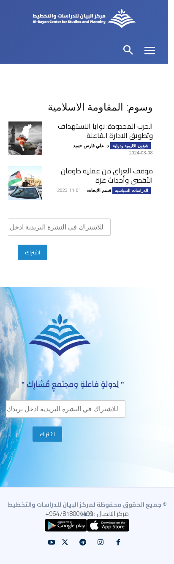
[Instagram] (100, 542)
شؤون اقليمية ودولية (130, 145)
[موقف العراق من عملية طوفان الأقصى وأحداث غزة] (25, 183)
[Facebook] (118, 542)
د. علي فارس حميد (91, 145)
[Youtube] (51, 542)
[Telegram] (83, 542)
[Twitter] (65, 542)
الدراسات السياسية (131, 190)
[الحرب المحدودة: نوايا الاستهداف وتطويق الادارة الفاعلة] (25, 138)
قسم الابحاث (99, 190)
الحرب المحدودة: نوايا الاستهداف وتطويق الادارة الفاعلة (105, 130)
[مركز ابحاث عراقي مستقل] (84, 19)
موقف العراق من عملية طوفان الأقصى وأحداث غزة (107, 175)
